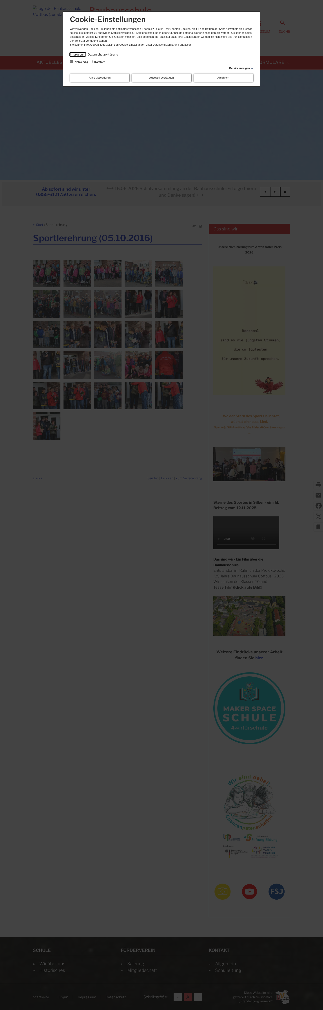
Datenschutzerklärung (103, 54)
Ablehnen (223, 77)
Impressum (77, 54)
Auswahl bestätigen (161, 77)
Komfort (99, 62)
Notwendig (81, 62)
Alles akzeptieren (100, 77)
